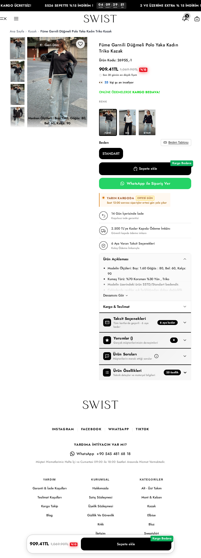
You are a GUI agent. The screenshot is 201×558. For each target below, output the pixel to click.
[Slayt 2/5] (18, 71)
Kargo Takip (49, 506)
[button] (156, 356)
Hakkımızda (100, 488)
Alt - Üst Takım (151, 488)
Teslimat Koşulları (50, 497)
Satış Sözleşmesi (100, 497)
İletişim (100, 533)
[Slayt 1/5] (18, 48)
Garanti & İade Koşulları (50, 488)
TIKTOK (142, 429)
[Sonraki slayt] (81, 82)
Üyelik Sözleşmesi (100, 506)
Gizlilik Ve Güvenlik (100, 515)
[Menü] (3, 18)
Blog (49, 515)
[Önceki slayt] (32, 82)
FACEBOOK (91, 429)
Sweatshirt (151, 533)
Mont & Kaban (151, 497)
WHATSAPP (118, 429)
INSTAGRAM (63, 429)
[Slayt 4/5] (18, 117)
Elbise (151, 515)
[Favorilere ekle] (80, 43)
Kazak (151, 506)
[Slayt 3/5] (18, 94)
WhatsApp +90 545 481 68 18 (103, 453)
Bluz (151, 524)
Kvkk (101, 524)
